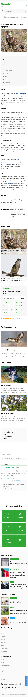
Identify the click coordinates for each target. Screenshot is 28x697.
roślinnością (6, 162)
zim (16, 150)
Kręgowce (5, 17)
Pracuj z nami (4, 668)
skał (14, 164)
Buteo (15, 19)
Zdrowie (3, 639)
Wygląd (6, 67)
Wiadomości (4, 630)
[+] (20, 458)
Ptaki (10, 17)
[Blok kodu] (15, 459)
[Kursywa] (4, 459)
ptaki (12, 202)
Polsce (16, 96)
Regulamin (3, 671)
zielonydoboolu (17, 480)
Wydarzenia (4, 651)
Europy (2, 147)
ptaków (17, 93)
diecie (22, 200)
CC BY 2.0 (7, 280)
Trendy (2, 645)
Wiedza (10, 16)
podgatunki (11, 143)
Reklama (3, 673)
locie (22, 98)
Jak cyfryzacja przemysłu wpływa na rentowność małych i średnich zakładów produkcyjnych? (18, 586)
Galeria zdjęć (7, 82)
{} (18, 458)
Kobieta (3, 636)
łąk (3, 168)
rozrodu (22, 183)
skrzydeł (11, 102)
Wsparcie (3, 679)
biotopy (17, 159)
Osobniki (6, 131)
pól (1, 168)
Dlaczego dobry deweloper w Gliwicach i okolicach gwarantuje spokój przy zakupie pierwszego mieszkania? (18, 575)
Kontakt (3, 659)
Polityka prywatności (6, 665)
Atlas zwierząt (16, 16)
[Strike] (7, 459)
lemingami (3, 200)
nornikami (9, 200)
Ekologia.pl (3, 16)
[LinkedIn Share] (17, 437)
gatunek (20, 96)
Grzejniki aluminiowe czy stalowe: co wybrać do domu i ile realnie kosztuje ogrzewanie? (18, 563)
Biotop (6, 73)
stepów (7, 168)
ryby (15, 202)
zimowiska (11, 147)
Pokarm (6, 79)
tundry (13, 161)
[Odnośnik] (16, 459)
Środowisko (4, 642)
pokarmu (9, 183)
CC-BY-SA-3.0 (8, 251)
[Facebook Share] (17, 433)
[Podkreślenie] (6, 459)
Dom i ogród (4, 633)
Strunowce (24, 16)
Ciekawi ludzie (4, 648)
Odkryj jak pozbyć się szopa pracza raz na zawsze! (17, 601)
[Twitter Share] (21, 433)
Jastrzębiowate (23, 17)
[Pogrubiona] (2, 459)
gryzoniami (21, 199)
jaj (9, 185)
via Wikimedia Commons (16, 280)
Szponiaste (15, 17)
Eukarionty (13, 209)
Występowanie (8, 70)
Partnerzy (3, 676)
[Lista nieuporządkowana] (11, 459)
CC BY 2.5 (15, 251)
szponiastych (23, 93)
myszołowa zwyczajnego (7, 96)
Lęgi (5, 76)
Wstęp (6, 64)
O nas (2, 662)
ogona (11, 115)
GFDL (3, 251)
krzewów (7, 164)
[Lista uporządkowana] (9, 459)
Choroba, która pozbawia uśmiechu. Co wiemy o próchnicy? (18, 621)
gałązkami (11, 180)
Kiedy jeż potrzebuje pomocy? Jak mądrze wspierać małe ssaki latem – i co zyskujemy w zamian (18, 612)
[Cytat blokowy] (13, 459)
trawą (6, 180)
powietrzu (14, 103)
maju (16, 180)
